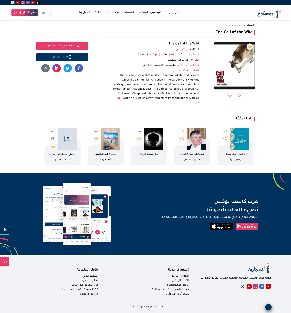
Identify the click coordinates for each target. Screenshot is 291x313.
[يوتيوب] (32, 2)
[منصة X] (242, 286)
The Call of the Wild (184, 44)
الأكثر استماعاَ (87, 270)
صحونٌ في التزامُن (177, 294)
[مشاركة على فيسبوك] (79, 68)
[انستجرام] (22, 2)
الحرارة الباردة (180, 276)
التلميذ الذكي (90, 276)
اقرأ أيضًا (244, 119)
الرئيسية (173, 12)
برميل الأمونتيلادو (178, 285)
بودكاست (114, 12)
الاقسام (129, 12)
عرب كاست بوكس (210, 202)
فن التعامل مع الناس (84, 285)
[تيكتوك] (37, 2)
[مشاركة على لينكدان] (56, 68)
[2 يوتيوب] (17, 2)
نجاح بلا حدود (89, 280)
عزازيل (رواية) (89, 294)
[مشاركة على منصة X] (67, 68)
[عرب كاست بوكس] (269, 12)
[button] (5, 230)
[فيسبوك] (27, 2)
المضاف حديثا (178, 270)
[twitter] (12, 2)
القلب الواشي (180, 280)
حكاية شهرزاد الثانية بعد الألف (169, 289)
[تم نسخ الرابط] (45, 68)
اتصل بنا (84, 12)
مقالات (98, 12)
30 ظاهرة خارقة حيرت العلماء (79, 289)
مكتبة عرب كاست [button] (152, 12)
